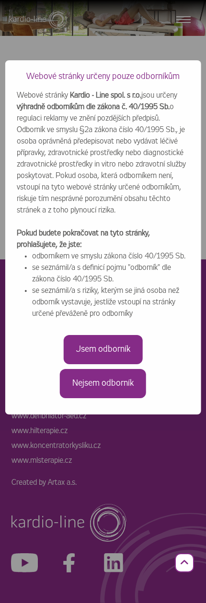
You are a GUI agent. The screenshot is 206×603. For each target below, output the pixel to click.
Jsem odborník (103, 349)
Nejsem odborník (103, 383)
